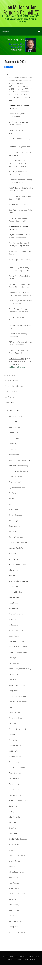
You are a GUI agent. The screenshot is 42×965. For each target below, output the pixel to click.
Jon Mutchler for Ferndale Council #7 (21, 9)
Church (8, 959)
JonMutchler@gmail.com (18, 367)
